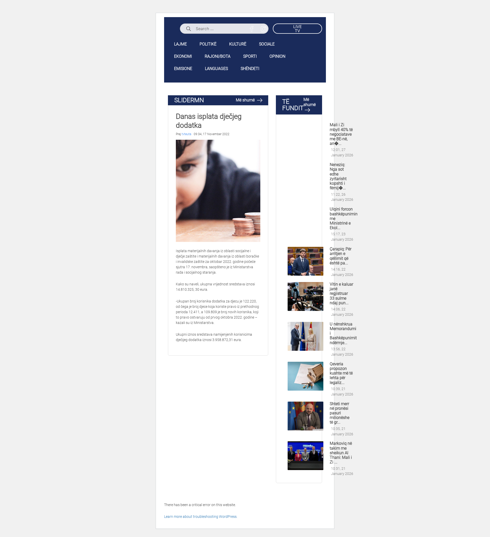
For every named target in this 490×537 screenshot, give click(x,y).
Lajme (180, 44)
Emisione (183, 68)
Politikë (208, 44)
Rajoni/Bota (217, 56)
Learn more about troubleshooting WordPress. (200, 517)
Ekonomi (183, 56)
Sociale (267, 44)
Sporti (250, 56)
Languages (216, 68)
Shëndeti (250, 68)
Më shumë (246, 100)
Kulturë (237, 44)
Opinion (277, 56)
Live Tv (297, 28)
